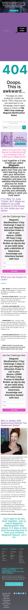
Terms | (4, 603)
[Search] (24, 127)
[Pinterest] (17, 593)
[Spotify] (21, 593)
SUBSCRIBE (14, 271)
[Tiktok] (14, 593)
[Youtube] (19, 593)
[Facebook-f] (25, 593)
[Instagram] (23, 593)
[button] (16, 32)
